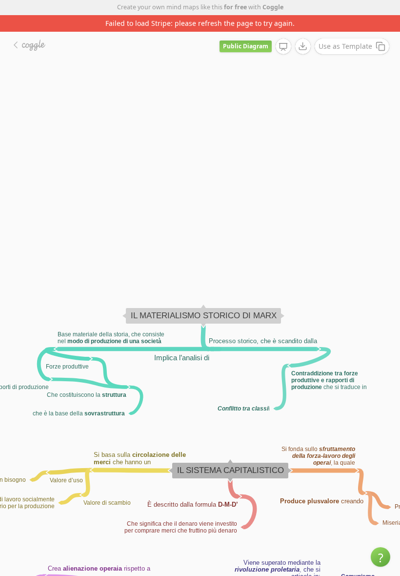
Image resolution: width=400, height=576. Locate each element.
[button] (380, 557)
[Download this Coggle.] (303, 46)
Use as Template (345, 46)
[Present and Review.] (283, 47)
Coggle (272, 7)
